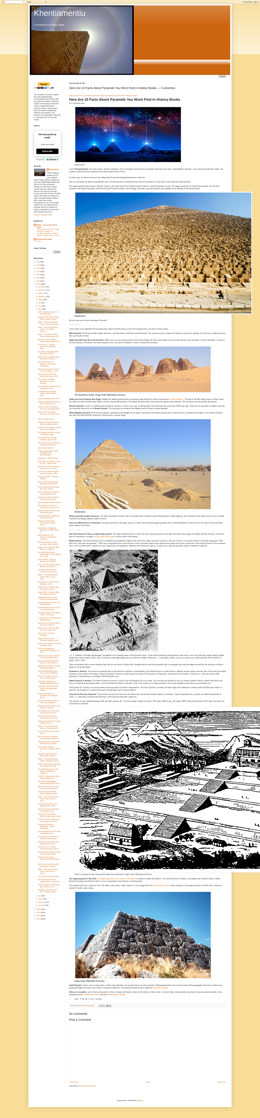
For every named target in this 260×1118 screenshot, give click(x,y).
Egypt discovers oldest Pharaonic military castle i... (49, 639)
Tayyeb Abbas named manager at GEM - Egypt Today (49, 853)
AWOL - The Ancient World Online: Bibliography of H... (49, 335)
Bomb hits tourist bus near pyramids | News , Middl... (48, 543)
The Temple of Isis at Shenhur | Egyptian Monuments (49, 444)
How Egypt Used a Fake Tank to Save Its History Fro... (49, 712)
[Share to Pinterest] (110, 1005)
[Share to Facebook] (107, 1005)
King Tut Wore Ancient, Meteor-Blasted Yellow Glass (49, 566)
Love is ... (40, 241)
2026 (38, 262)
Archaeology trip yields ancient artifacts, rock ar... (49, 722)
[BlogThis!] (102, 1005)
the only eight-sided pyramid (104, 537)
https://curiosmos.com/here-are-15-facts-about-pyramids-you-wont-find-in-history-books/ (103, 96)
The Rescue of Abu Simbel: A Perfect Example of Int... (48, 498)
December (42, 287)
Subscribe (47, 151)
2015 (38, 919)
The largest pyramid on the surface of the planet (116, 879)
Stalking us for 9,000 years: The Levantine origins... (48, 891)
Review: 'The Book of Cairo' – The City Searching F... (48, 677)
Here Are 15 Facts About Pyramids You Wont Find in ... (49, 414)
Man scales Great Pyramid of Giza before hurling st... (48, 865)
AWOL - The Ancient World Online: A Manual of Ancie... (49, 760)
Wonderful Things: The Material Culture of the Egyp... (49, 614)
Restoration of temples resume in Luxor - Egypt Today (49, 462)
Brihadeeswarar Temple (116, 995)
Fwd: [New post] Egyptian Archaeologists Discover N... (49, 782)
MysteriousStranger (44, 239)
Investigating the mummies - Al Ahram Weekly (49, 603)
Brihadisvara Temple (92, 995)
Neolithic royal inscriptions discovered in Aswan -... (47, 755)
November (42, 290)
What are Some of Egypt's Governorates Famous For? (49, 340)
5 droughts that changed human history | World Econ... (47, 393)
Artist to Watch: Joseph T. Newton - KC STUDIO (47, 560)
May (40, 309)
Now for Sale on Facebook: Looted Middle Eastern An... (49, 737)
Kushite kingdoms (176, 399)
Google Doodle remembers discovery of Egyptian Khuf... (49, 408)
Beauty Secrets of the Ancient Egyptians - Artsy (48, 583)
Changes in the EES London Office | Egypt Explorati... (48, 318)
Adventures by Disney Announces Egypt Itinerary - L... (49, 859)
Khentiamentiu (59, 13)
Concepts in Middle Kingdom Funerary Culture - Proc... (48, 472)
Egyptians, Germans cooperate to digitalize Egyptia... (49, 667)
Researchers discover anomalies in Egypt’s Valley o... (49, 749)
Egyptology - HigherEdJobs (48, 458)
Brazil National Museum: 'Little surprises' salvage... (49, 707)
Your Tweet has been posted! (48, 876)
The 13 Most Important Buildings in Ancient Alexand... (46, 381)
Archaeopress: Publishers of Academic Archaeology (48, 838)
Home (148, 1082)
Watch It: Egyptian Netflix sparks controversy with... (48, 793)
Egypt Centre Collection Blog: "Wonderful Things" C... (49, 358)
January (41, 905)
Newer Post (74, 1082)
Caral (76, 697)
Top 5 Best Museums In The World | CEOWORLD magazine (48, 771)
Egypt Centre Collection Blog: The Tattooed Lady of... (49, 593)
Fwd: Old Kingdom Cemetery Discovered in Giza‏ (48, 810)
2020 (38, 281)
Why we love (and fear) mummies (46, 634)
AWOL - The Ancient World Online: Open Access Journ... (47, 577)
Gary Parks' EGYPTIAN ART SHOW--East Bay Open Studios (48, 688)
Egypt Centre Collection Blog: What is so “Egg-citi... (49, 548)
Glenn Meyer (54, 169)
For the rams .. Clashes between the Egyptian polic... (47, 347)
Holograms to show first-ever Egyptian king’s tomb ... (48, 843)
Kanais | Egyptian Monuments (49, 399)
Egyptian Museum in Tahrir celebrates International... (48, 598)
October (41, 293)
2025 (38, 265)
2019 (38, 284)
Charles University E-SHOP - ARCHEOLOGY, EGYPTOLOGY (48, 453)
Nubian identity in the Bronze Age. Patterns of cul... (48, 886)
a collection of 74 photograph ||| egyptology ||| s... (49, 619)
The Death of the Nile (45, 448)
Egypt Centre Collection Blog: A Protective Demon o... (49, 624)
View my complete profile (43, 215)
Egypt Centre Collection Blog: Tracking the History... (49, 588)
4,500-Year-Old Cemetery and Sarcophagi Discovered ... (49, 820)
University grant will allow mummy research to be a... (48, 571)
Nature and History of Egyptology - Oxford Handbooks (46, 826)
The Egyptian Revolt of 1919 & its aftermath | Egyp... (49, 433)
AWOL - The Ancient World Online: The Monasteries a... (49, 323)
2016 (38, 916)
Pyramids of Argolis (160, 988)
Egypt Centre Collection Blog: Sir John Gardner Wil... (49, 629)
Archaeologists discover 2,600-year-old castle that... (49, 608)
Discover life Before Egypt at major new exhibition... (48, 702)
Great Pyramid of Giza (161, 885)
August (41, 300)
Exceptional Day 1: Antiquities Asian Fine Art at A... (49, 517)
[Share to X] (105, 1005)
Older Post (221, 1082)
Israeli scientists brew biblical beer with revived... (48, 488)
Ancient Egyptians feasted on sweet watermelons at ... (48, 493)
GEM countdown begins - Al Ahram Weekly (48, 313)
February (41, 902)
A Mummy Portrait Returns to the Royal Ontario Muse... (48, 423)
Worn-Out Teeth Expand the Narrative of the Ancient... (48, 483)
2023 (38, 272)
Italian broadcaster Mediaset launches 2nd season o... (48, 662)
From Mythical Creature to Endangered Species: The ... (49, 506)
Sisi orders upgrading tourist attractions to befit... (48, 353)
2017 (38, 912)
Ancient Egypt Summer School (49, 502)
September (42, 296)
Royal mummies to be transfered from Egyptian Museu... (48, 696)
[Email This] (99, 1005)
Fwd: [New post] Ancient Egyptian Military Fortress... (49, 682)
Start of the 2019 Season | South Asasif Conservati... (48, 717)
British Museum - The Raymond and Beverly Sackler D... (47, 537)
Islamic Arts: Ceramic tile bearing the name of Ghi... (48, 375)
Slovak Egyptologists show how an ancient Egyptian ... (49, 672)
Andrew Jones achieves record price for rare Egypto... (49, 428)
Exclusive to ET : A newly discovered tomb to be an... (49, 848)
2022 (38, 275)
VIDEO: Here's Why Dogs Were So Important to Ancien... (49, 765)
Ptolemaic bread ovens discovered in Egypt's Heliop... (47, 523)
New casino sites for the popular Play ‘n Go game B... (49, 880)
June (40, 306)
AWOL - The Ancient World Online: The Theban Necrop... (47, 329)
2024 (38, 268)
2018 (38, 909)
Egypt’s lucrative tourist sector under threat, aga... (49, 512)
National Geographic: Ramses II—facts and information (49, 657)
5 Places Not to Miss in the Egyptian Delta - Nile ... (47, 805)
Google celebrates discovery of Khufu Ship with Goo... (49, 403)
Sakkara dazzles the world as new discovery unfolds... (48, 743)
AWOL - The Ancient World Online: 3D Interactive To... (48, 727)
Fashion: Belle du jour (46, 419)
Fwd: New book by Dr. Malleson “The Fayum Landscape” (47, 364)
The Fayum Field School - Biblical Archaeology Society (49, 815)
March (40, 899)
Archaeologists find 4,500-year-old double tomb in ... (49, 832)
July (40, 303)
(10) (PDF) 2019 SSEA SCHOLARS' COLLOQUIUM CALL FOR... (49, 554)
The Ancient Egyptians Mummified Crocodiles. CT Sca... (48, 651)
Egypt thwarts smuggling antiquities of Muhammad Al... (48, 530)
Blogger (140, 1100)
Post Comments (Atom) (87, 1086)
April (40, 896)
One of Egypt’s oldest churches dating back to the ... (49, 387)
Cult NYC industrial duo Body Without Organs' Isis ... (48, 777)
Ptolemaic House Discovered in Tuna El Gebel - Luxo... (48, 370)
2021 (38, 278)
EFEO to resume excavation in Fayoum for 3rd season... (49, 467)
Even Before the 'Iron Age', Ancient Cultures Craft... (47, 439)
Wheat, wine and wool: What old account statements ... (48, 787)
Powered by (41, 160)
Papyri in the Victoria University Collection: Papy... (49, 644)
